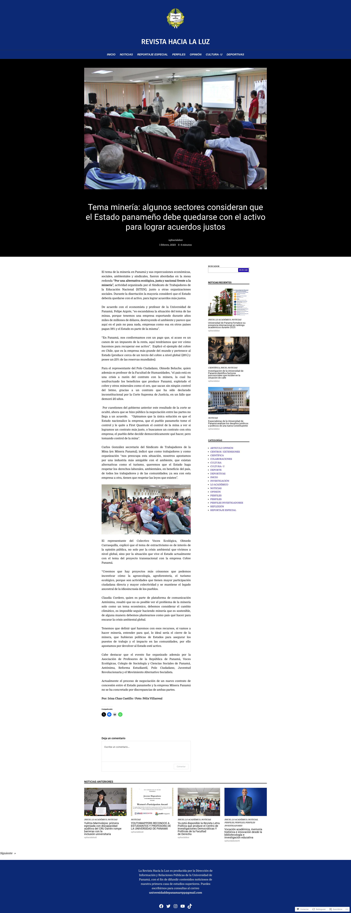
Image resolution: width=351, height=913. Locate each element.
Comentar (181, 766)
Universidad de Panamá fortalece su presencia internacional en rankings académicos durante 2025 (226, 325)
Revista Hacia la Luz (175, 41)
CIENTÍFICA (214, 368)
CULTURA (215, 462)
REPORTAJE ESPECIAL (223, 510)
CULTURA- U (217, 466)
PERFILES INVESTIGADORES (226, 503)
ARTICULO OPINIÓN (221, 448)
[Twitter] (168, 906)
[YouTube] (182, 906)
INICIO (211, 320)
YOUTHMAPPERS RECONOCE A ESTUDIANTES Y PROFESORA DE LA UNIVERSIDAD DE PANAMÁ (151, 826)
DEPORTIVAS (217, 473)
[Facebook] (161, 906)
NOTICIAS (236, 320)
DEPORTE (216, 470)
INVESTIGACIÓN (219, 481)
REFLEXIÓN (217, 506)
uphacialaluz (176, 240)
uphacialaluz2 (90, 837)
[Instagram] (175, 906)
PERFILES (216, 495)
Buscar (243, 270)
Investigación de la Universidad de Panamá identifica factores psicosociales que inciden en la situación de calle (225, 374)
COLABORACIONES (221, 459)
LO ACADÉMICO (223, 320)
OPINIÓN (215, 492)
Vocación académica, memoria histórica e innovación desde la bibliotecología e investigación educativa (243, 833)
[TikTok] (189, 906)
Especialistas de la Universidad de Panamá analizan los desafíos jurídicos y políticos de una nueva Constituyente (228, 423)
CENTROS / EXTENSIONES (225, 451)
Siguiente (6, 853)
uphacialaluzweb (232, 841)
